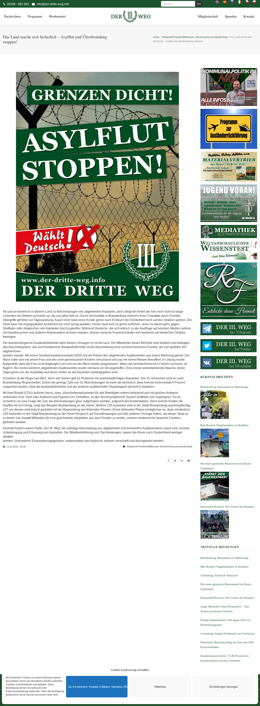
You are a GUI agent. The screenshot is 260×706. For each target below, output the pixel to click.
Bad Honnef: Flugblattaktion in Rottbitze (224, 566)
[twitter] (175, 460)
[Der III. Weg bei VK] (228, 362)
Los (199, 3)
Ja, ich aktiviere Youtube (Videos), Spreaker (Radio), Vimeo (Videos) (98, 686)
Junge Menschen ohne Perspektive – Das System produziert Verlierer (224, 609)
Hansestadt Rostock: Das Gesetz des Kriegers (227, 597)
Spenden (230, 16)
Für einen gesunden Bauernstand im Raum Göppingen (225, 586)
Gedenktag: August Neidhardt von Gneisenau (227, 633)
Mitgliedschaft (207, 16)
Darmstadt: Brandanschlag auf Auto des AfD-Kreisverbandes (227, 645)
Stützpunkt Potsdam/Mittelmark (142, 446)
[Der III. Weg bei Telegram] (228, 328)
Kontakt (248, 16)
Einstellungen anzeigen (223, 686)
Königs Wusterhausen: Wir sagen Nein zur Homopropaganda (225, 622)
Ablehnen (160, 686)
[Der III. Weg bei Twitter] (228, 345)
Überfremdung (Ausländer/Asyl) (176, 446)
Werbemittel (57, 16)
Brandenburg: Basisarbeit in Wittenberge (224, 557)
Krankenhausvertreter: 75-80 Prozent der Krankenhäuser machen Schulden (224, 658)
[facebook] (168, 460)
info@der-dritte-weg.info (53, 4)
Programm (34, 16)
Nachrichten (12, 16)
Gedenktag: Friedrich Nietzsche (219, 575)
